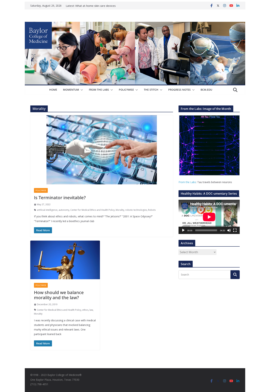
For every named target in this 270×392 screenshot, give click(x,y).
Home (53, 89)
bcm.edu (206, 89)
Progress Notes (179, 89)
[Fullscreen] (235, 230)
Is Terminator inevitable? (60, 197)
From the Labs (187, 182)
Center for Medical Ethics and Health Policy (92, 209)
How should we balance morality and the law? (59, 295)
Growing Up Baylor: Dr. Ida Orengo (97, 6)
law (91, 309)
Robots (152, 209)
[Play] (183, 230)
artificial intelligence (47, 209)
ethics (85, 309)
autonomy (64, 209)
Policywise (126, 89)
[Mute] (229, 230)
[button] (81, 90)
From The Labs (99, 89)
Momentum (71, 89)
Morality (120, 209)
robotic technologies (136, 209)
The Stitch (151, 89)
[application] (209, 217)
